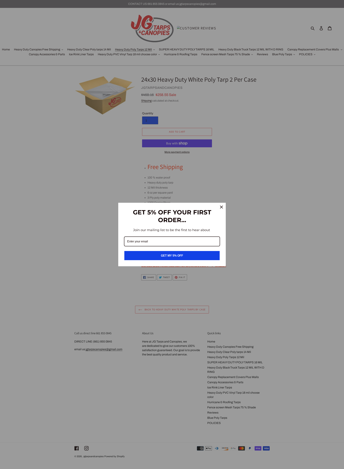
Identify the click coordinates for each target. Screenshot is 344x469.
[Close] (221, 207)
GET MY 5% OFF (172, 255)
